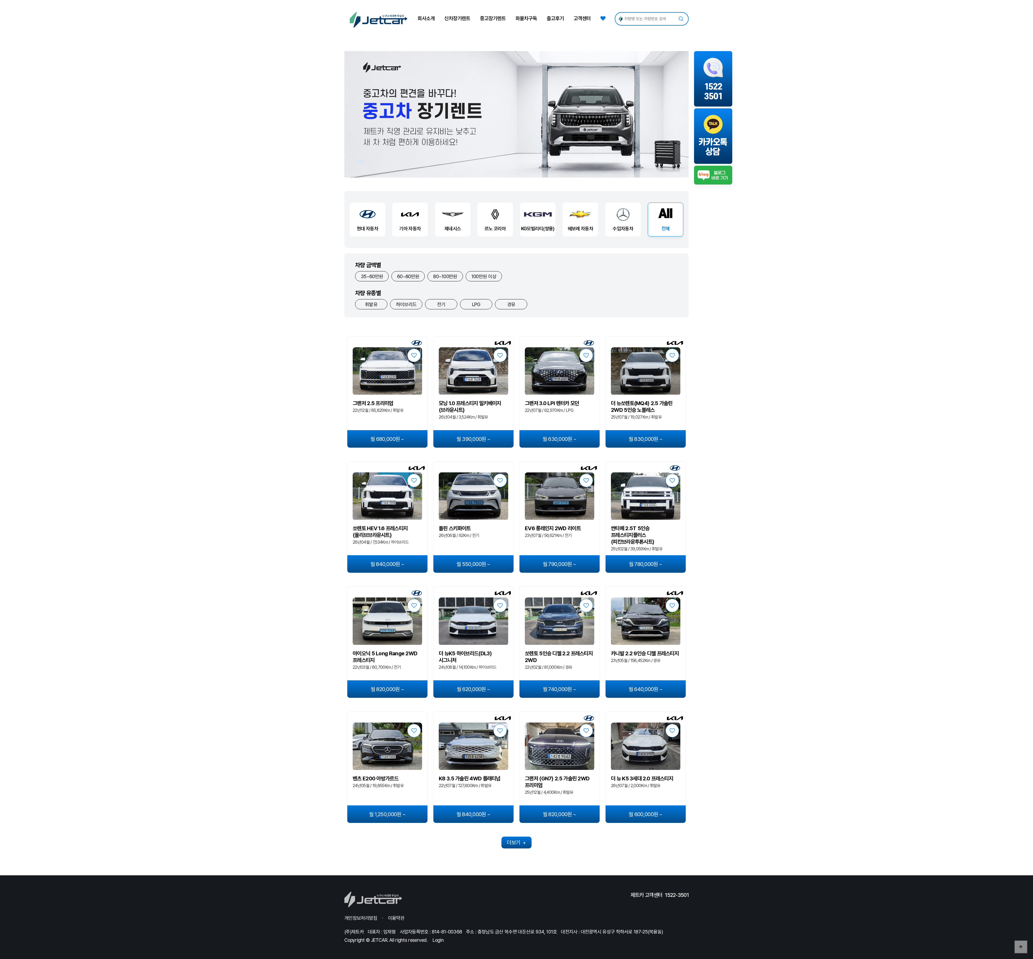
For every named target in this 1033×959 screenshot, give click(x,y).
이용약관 (396, 918)
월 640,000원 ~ (646, 689)
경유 (511, 304)
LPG (476, 304)
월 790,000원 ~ (559, 564)
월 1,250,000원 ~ (387, 814)
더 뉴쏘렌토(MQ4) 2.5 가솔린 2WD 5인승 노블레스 (642, 406)
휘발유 (371, 304)
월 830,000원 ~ (646, 439)
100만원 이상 (483, 276)
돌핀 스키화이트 (454, 528)
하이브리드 (406, 304)
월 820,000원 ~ (387, 689)
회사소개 (426, 18)
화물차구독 (526, 18)
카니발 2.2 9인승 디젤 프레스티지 (645, 653)
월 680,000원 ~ (387, 439)
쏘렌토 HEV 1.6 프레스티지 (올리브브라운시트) (380, 531)
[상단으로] (1021, 947)
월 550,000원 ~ (473, 564)
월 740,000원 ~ (559, 689)
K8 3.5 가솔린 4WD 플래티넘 (469, 778)
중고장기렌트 (493, 18)
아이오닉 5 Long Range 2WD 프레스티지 (385, 656)
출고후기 (555, 18)
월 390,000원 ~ (474, 439)
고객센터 (582, 18)
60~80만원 (408, 276)
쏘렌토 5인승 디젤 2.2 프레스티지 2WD (559, 656)
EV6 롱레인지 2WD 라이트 (553, 528)
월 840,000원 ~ (387, 564)
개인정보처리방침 (360, 918)
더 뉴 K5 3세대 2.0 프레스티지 (642, 778)
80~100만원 (445, 276)
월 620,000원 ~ (473, 689)
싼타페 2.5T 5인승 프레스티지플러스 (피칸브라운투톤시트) (632, 535)
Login (438, 940)
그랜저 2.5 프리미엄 (373, 403)
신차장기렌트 (457, 18)
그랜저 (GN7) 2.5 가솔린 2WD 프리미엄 (557, 781)
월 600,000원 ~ (646, 814)
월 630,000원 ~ (560, 439)
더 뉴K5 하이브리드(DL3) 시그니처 (465, 656)
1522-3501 (677, 895)
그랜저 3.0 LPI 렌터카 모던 (552, 403)
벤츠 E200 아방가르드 (375, 778)
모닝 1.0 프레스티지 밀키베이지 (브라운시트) (470, 406)
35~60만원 (372, 276)
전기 (441, 304)
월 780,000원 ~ (646, 564)
